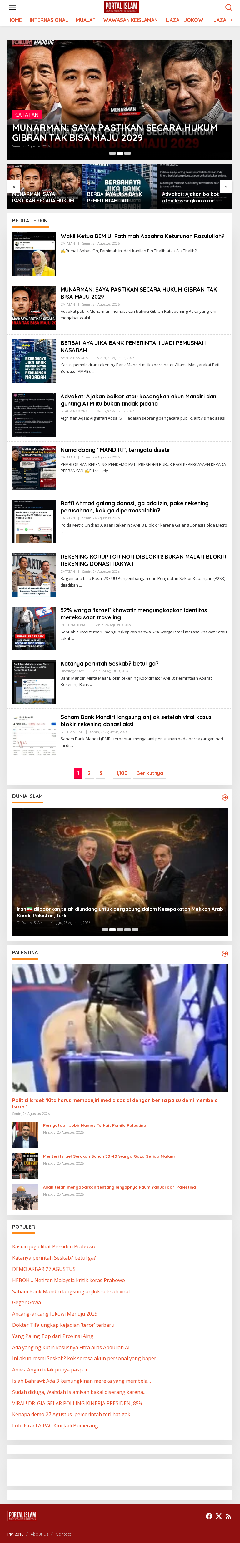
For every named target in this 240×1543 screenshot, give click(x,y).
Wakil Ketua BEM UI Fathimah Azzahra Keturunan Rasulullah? (143, 236)
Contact (63, 1533)
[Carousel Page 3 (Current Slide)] (127, 153)
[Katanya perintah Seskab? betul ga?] (91, 684)
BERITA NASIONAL (37, 114)
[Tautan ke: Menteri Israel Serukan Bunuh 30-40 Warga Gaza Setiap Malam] (25, 1165)
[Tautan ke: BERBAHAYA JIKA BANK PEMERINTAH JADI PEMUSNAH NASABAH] (120, 100)
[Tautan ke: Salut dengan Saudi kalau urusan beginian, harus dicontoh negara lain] (120, 872)
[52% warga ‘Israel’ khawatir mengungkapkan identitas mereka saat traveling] (72, 638)
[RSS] (228, 1516)
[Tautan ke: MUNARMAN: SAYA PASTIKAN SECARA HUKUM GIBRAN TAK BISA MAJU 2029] (34, 307)
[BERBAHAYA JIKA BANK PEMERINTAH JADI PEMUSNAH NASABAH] (93, 371)
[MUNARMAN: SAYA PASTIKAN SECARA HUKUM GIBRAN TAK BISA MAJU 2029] (92, 318)
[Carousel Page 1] (112, 153)
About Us (39, 1533)
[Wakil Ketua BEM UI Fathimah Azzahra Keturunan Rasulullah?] (199, 250)
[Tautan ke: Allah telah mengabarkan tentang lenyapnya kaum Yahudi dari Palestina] (25, 1196)
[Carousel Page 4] (127, 929)
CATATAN (68, 243)
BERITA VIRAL (72, 732)
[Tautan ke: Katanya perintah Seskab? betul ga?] (34, 681)
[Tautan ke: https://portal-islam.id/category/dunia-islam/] (225, 797)
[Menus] (13, 7)
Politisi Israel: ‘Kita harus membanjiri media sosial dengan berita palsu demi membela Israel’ (115, 1103)
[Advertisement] (62, 1471)
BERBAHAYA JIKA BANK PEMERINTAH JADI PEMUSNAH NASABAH (107, 132)
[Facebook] (209, 1516)
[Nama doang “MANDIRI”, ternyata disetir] (110, 470)
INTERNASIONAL (74, 625)
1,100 (122, 773)
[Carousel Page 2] (120, 153)
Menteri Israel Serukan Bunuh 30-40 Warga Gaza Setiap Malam (109, 1156)
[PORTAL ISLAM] (121, 6)
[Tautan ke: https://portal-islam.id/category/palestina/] (225, 953)
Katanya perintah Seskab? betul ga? (110, 663)
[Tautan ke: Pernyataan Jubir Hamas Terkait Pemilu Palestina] (25, 1134)
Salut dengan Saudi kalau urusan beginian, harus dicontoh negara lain (101, 915)
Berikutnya (150, 773)
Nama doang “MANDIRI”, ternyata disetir (191, 197)
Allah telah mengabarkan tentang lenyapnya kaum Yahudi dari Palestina (119, 1187)
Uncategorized (72, 671)
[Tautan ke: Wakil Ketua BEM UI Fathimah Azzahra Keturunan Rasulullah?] (34, 253)
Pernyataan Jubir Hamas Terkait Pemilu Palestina (94, 1125)
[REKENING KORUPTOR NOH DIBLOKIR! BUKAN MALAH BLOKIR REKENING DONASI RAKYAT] (80, 585)
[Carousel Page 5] (135, 929)
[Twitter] (219, 1516)
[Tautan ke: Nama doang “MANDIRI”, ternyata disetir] (34, 467)
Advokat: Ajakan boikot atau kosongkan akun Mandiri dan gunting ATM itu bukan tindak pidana (117, 197)
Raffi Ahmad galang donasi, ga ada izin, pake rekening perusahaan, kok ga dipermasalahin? (135, 507)
